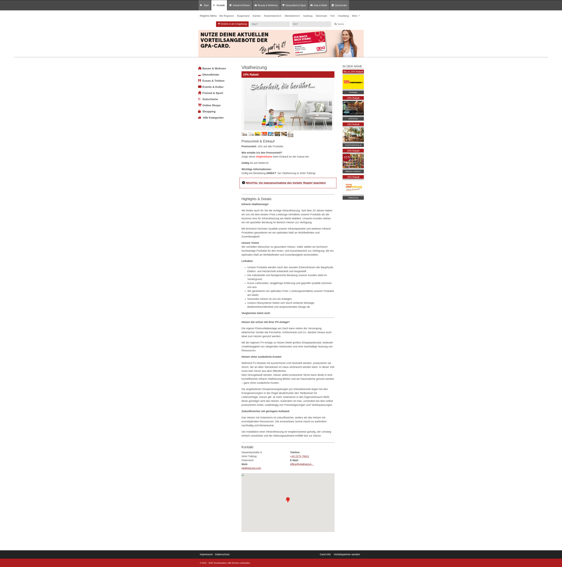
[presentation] (244, 104)
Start (206, 5)
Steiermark (321, 15)
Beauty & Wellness (268, 5)
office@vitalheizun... (302, 464)
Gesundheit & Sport (296, 5)
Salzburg (307, 15)
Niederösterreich (272, 15)
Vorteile (220, 5)
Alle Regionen (226, 15)
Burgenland (243, 15)
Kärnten (257, 15)
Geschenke (341, 5)
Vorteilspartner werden (347, 554)
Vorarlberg (343, 15)
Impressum (206, 554)
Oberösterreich (292, 15)
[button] (288, 500)
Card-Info (325, 554)
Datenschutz (222, 554)
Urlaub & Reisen (241, 5)
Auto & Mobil (320, 5)
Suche (340, 24)
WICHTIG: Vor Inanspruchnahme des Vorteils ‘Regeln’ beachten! (286, 182)
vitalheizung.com (251, 468)
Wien (355, 15)
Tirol (332, 15)
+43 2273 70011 (299, 456)
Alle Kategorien (213, 117)
